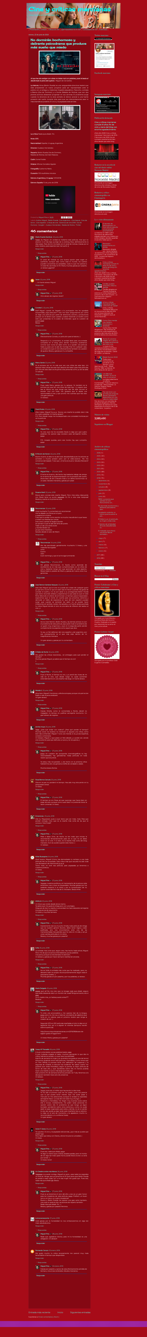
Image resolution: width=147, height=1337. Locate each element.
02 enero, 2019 (54, 1250)
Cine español (41, 223)
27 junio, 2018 (57, 257)
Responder (39, 249)
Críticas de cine (53, 29)
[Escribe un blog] (64, 217)
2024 (99, 459)
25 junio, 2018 (47, 901)
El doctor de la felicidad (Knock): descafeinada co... (107, 526)
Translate (112, 570)
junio (101, 496)
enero (101, 551)
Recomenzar (40, 508)
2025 (99, 456)
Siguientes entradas (80, 1312)
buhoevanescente (42, 1218)
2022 (99, 465)
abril (100, 541)
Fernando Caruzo (41, 1250)
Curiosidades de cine (90, 29)
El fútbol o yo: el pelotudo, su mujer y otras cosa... (108, 520)
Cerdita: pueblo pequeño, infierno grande (109, 285)
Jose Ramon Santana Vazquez (46, 585)
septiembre (103, 490)
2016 (98, 558)
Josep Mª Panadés (42, 1049)
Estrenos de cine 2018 (67, 223)
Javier (37, 279)
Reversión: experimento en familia (109, 245)
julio (100, 493)
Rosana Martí (40, 492)
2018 (99, 478)
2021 (98, 468)
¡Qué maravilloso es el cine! (71, 29)
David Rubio (39, 409)
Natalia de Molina (68, 225)
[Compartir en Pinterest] (71, 217)
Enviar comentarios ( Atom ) (48, 1317)
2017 (98, 555)
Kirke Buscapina (41, 857)
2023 (99, 462)
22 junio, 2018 (58, 237)
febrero (102, 548)
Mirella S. (38, 690)
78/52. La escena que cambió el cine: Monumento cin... (106, 501)
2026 (99, 453)
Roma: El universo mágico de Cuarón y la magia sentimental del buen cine (110, 341)
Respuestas (42, 253)
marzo (101, 545)
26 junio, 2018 (55, 1049)
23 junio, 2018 (47, 690)
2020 (99, 472)
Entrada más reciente (39, 1312)
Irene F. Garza (40, 1129)
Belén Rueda (53, 220)
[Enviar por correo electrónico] (62, 217)
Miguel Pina (44, 257)
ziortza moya (40, 727)
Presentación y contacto (38, 29)
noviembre (103, 484)
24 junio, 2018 (56, 542)
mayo (101, 538)
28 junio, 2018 (57, 1234)
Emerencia (39, 816)
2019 (99, 475)
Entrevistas (103, 29)
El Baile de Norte (41, 652)
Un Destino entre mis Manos (46, 1171)
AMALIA (38, 901)
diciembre (103, 481)
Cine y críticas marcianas (69, 9)
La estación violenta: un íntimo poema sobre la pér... (107, 514)
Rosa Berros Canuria (42, 780)
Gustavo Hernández (53, 225)
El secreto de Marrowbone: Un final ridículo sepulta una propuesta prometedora (110, 227)
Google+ (41, 225)
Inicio (60, 1312)
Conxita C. (39, 308)
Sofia (37, 948)
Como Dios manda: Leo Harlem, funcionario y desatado (110, 323)
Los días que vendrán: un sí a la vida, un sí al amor (109, 375)
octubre (102, 487)
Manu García (40, 363)
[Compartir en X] (67, 217)
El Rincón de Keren (42, 454)
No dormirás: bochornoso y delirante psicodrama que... (108, 507)
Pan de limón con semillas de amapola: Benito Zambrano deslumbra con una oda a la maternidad (110, 395)
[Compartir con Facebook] (69, 217)
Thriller (78, 225)
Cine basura (75, 220)
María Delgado (40, 988)
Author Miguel (42, 220)
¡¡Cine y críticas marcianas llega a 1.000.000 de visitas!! (110, 304)
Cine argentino (65, 220)
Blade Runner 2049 (110, 357)
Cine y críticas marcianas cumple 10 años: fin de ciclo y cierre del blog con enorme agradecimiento (106, 266)
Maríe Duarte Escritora (43, 237)
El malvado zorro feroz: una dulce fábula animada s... (106, 532)
